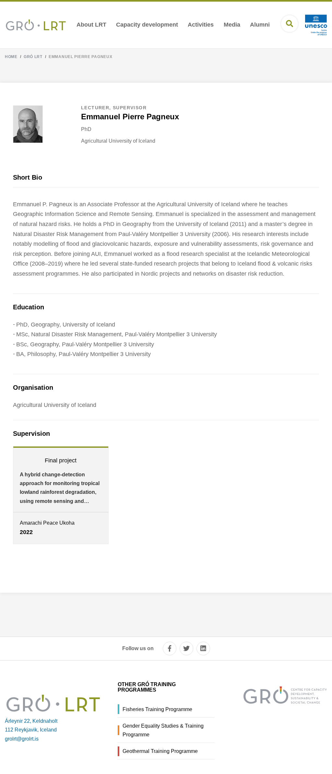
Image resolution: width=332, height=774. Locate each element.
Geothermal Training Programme (160, 751)
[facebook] (169, 648)
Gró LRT (33, 56)
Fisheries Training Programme (157, 709)
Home (11, 56)
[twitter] (186, 648)
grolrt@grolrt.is (22, 739)
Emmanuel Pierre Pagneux (81, 56)
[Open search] (289, 23)
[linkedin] (203, 648)
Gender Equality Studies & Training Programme (163, 730)
